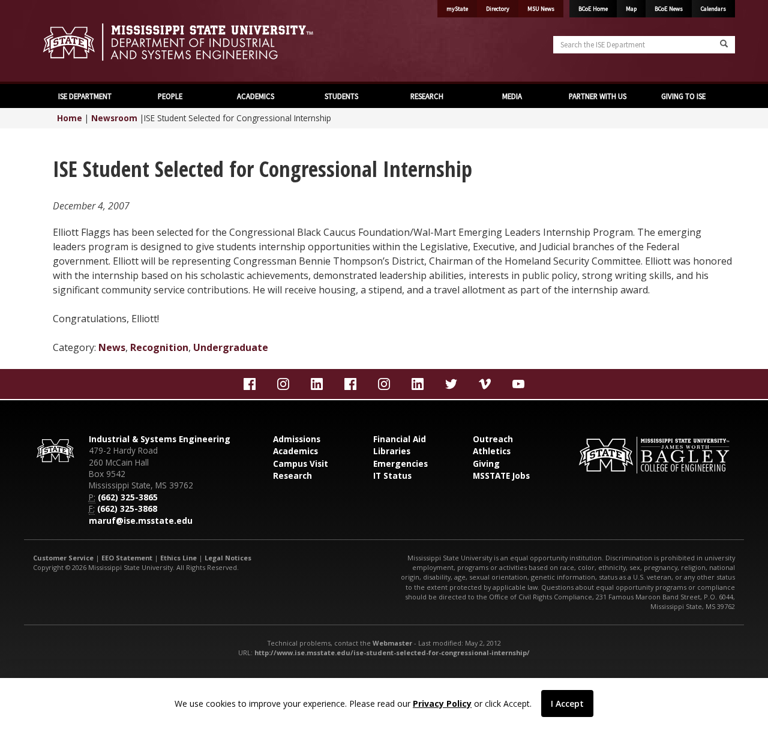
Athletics (492, 451)
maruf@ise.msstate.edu (141, 520)
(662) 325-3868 (127, 508)
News (111, 347)
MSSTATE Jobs (501, 475)
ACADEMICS (255, 96)
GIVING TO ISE (683, 96)
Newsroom (114, 118)
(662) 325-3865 (128, 497)
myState (457, 9)
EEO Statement (126, 557)
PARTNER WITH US (597, 96)
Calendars (713, 9)
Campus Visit (300, 463)
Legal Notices (228, 557)
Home (69, 118)
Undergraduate (230, 347)
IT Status (392, 475)
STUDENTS (341, 96)
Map (631, 9)
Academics (295, 451)
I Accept (567, 703)
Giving (486, 463)
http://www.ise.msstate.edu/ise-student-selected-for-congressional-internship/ (392, 652)
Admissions (296, 439)
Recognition (159, 347)
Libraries (391, 451)
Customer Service (63, 557)
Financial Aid (399, 439)
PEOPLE (170, 96)
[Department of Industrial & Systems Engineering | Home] (204, 42)
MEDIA (512, 96)
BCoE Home (593, 9)
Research (292, 475)
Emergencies (400, 463)
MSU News (540, 9)
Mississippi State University (63, 42)
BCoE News (669, 9)
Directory (497, 9)
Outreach (493, 439)
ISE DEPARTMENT (85, 96)
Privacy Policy (442, 703)
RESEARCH (426, 96)
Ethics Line (178, 557)
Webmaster (392, 642)
